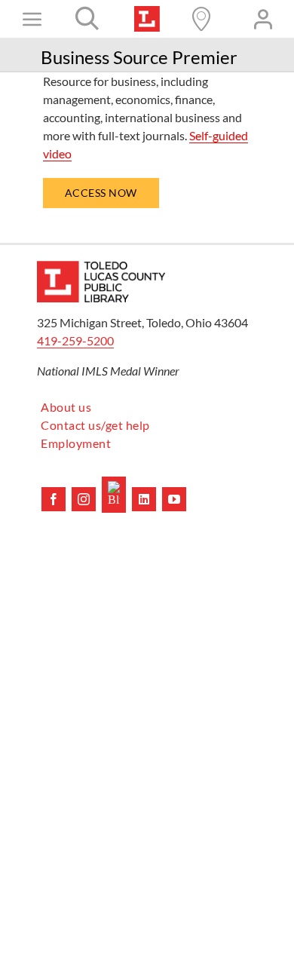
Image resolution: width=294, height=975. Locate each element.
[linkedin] (144, 499)
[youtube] (174, 499)
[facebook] (53, 499)
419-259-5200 (75, 340)
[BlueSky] (114, 495)
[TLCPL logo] (147, 12)
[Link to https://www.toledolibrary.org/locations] (201, 19)
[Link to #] (87, 19)
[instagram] (84, 499)
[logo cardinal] (101, 266)
